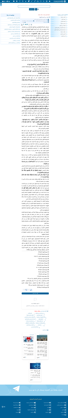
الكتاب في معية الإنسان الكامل (13, 42)
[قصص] (14, 2)
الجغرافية (32, 407)
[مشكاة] (25, 2)
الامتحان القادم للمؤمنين (15, 20)
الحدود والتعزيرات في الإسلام (41, 317)
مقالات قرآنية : (40, 14)
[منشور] (22, 2)
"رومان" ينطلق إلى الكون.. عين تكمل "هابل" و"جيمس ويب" (35, 375)
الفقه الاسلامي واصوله (30, 402)
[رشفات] (28, 2)
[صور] (43, 2)
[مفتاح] (31, 2)
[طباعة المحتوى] (22, 25)
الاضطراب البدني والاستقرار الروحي (13, 18)
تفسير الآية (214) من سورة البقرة (13, 24)
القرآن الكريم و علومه (61, 402)
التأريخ (48, 407)
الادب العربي (62, 407)
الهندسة (63, 414)
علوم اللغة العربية (16, 405)
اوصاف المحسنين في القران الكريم (30, 319)
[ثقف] (17, 2)
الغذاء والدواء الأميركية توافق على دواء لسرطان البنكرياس (28, 354)
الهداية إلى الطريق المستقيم (14, 27)
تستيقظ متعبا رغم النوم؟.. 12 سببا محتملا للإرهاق (28, 348)
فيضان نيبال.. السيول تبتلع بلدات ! (35, 378)
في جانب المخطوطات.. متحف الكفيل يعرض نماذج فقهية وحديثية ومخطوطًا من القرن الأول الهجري (42, 351)
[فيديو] (40, 2)
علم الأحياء (32, 412)
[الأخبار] (46, 2)
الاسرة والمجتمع (31, 405)
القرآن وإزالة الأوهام (15, 22)
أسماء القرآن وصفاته (40, 321)
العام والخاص (30, 313)
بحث (36, 9)
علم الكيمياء (47, 412)
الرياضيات (17, 412)
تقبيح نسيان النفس (39, 315)
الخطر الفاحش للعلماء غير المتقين (13, 31)
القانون (63, 409)
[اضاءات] (20, 2)
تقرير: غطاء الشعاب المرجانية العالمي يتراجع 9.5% (35, 371)
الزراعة (18, 409)
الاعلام (48, 409)
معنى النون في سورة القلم (40, 313)
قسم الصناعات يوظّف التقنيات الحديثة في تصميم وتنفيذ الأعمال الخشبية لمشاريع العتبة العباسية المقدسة (42, 347)
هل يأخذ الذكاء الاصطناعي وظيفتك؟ (35, 373)
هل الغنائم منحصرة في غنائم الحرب (29, 317)
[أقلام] (34, 2)
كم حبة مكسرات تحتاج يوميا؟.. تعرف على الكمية (28, 351)
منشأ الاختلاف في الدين (15, 33)
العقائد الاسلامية (46, 402)
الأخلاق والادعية (46, 405)
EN (4, 407)
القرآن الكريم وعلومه (62, 15)
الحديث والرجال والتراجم (60, 405)
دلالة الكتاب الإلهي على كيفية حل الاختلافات (11, 29)
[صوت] (37, 1)
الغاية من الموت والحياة (30, 315)
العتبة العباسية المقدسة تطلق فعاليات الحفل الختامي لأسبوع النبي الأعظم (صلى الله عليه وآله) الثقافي (42, 343)
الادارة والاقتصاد (16, 407)
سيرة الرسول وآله (16, 402)
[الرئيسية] (49, 2)
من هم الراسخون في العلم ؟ (30, 321)
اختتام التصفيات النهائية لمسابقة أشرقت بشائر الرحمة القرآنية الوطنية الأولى (42, 355)
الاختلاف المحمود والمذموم (14, 38)
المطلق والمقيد (41, 319)
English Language (31, 409)
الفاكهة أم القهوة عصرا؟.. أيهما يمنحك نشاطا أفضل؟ (28, 345)
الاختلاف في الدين (16, 36)
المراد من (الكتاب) (16, 40)
